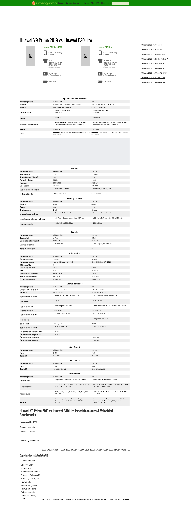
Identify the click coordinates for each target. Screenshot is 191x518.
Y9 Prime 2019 (56, 47)
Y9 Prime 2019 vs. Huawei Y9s (152, 54)
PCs (92, 3)
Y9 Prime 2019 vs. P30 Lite (151, 49)
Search (109, 3)
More (103, 3)
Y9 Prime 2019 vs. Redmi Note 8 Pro (154, 59)
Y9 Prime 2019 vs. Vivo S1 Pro (152, 78)
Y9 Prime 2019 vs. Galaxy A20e (152, 82)
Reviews (61, 3)
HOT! (97, 3)
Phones (86, 3)
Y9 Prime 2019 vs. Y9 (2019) (151, 45)
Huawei (46, 47)
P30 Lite (108, 47)
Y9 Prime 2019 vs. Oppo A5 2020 (153, 73)
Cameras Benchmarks (73, 3)
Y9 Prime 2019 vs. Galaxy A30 (152, 64)
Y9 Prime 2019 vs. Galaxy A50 (152, 68)
